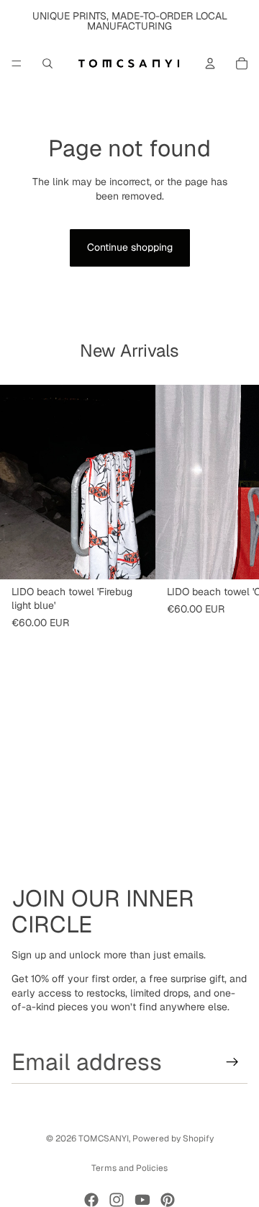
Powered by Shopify (173, 1138)
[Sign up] (232, 1062)
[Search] (47, 63)
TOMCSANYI (103, 1138)
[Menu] (16, 63)
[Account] (210, 63)
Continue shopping (130, 247)
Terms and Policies (129, 1168)
